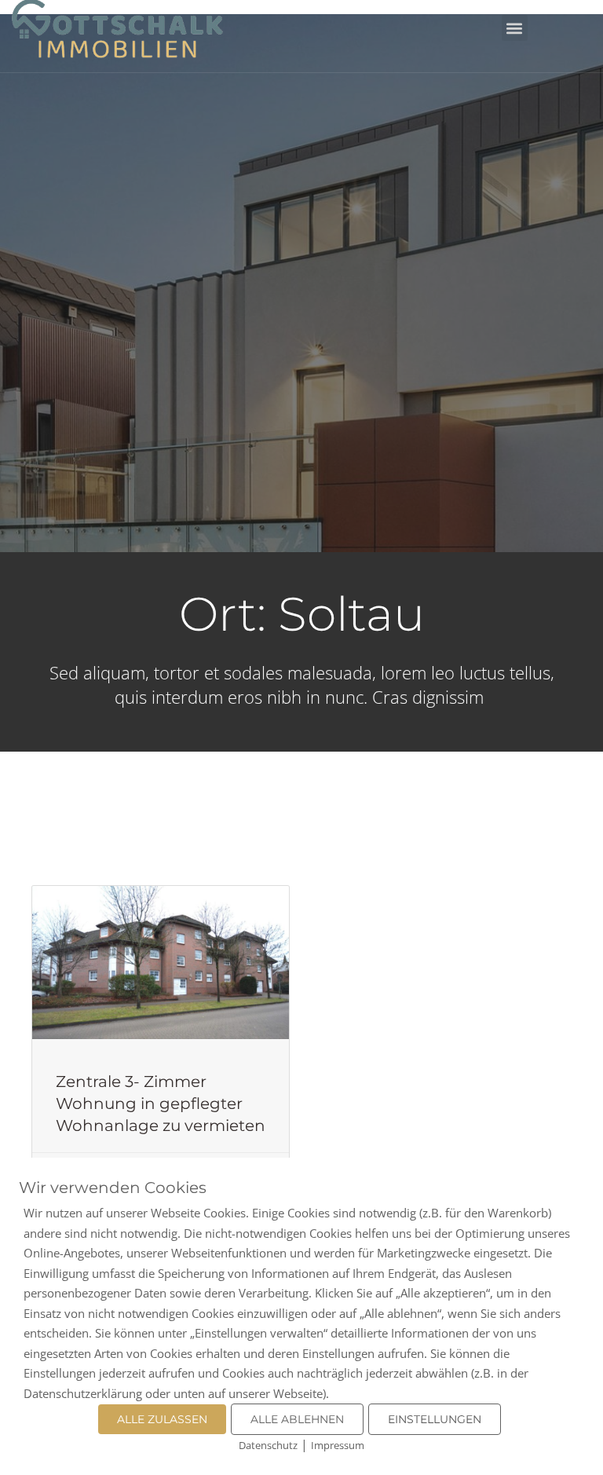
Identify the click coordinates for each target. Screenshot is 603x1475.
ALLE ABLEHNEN (297, 1419)
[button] (515, 28)
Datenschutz (268, 1445)
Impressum (337, 1445)
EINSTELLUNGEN (434, 1419)
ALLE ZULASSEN (162, 1419)
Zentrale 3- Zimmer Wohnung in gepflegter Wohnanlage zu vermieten (160, 1103)
